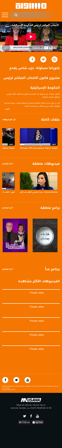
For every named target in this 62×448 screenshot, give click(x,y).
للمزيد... (7, 109)
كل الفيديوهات (8, 119)
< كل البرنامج (8, 163)
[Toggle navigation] (5, 15)
